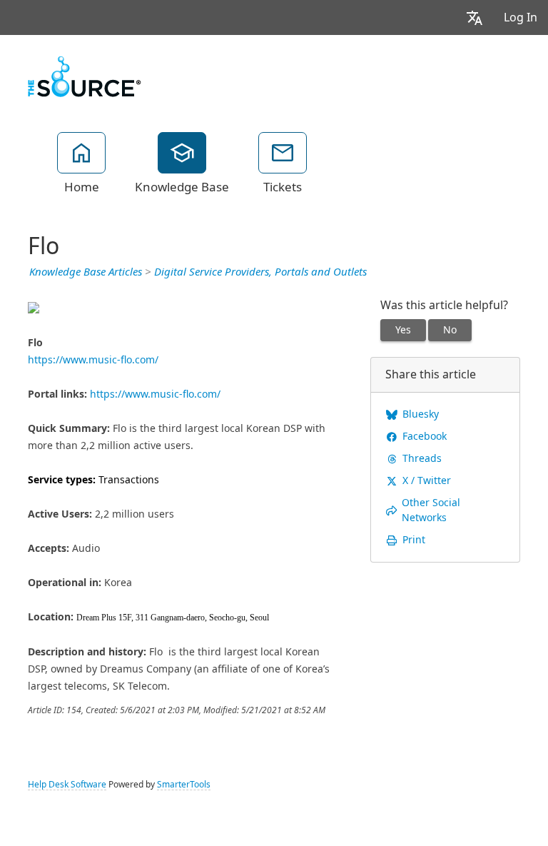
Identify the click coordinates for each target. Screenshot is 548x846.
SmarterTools (183, 785)
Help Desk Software (67, 785)
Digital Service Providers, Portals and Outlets (260, 272)
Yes (403, 330)
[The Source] (84, 75)
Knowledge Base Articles (85, 272)
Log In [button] (520, 17)
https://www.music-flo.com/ (93, 360)
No (450, 330)
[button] (474, 17)
